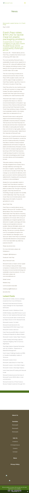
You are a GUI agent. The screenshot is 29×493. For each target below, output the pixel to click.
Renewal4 (15, 432)
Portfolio (15, 421)
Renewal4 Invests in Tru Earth (10, 322)
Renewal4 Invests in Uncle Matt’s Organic (14, 365)
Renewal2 (15, 425)
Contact (15, 452)
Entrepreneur (13, 400)
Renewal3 (15, 428)
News (15, 458)
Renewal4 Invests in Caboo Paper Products (14, 337)
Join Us (15, 438)
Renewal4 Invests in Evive (10, 360)
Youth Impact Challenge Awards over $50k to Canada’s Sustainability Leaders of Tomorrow (14, 355)
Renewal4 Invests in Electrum (11, 329)
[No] (27, 489)
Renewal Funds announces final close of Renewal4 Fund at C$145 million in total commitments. (13, 377)
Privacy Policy (15, 464)
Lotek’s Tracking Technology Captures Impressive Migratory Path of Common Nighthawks (13, 341)
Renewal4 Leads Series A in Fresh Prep (13, 362)
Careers (15, 448)
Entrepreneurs (15, 445)
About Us (15, 415)
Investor (13, 405)
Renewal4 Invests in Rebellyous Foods (13, 310)
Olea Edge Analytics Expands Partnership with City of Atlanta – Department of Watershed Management (13, 348)
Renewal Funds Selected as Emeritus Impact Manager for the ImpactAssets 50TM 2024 (13, 305)
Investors (15, 441)
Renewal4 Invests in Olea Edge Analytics (13, 367)
